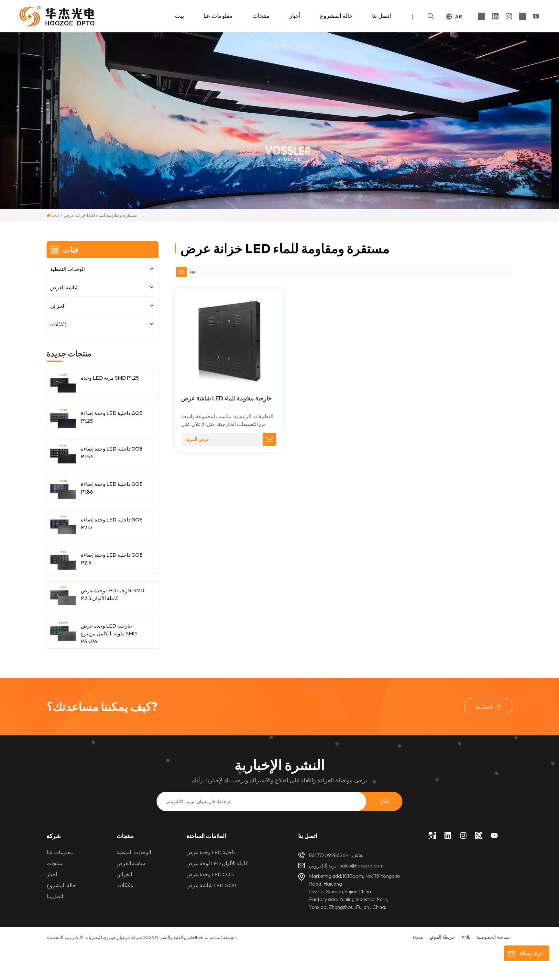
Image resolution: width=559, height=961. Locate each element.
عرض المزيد (197, 439)
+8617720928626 (328, 855)
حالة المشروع (336, 15)
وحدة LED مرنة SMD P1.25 (110, 377)
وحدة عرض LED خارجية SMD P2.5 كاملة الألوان (112, 594)
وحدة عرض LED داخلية (211, 852)
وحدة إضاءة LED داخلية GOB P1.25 (112, 417)
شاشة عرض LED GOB (211, 885)
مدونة (417, 937)
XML (465, 937)
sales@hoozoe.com (362, 865)
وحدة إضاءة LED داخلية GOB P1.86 (112, 488)
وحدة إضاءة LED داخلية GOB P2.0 (112, 523)
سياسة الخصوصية (493, 937)
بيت (179, 15)
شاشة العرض (64, 287)
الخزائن (58, 306)
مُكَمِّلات (58, 324)
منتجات (261, 15)
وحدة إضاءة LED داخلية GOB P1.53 (112, 452)
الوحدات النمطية (67, 269)
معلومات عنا (218, 15)
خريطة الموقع (442, 937)
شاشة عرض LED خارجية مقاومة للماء (226, 398)
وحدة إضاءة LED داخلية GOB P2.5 (112, 559)
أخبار (295, 15)
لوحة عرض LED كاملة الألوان (217, 863)
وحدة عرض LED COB (210, 874)
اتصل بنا (381, 15)
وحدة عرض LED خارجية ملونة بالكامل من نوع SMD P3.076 (109, 633)
